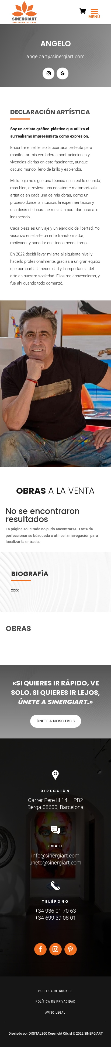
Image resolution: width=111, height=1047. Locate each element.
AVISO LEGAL (55, 1012)
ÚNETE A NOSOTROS (56, 721)
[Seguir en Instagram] (48, 73)
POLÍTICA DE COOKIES (55, 991)
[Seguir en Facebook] (40, 949)
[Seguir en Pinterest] (70, 949)
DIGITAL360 (38, 1033)
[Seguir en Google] (62, 73)
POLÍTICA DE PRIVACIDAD (55, 1001)
